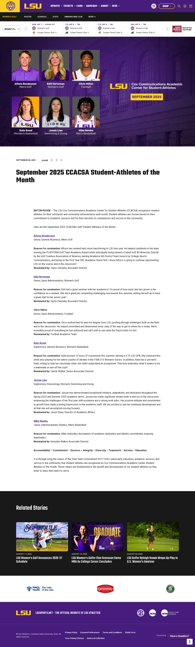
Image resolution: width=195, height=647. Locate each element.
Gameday (91, 6)
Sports (55, 6)
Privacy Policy (71, 632)
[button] (26, 29)
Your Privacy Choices (74, 638)
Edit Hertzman (42, 276)
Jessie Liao (40, 380)
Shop (168, 6)
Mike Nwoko (41, 421)
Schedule (42, 17)
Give (114, 6)
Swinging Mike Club (73, 17)
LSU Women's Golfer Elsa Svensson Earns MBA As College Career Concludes (96, 559)
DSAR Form (130, 632)
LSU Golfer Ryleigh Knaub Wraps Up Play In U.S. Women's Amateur (152, 559)
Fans (80, 6)
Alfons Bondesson (44, 235)
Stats (55, 17)
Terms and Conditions (112, 632)
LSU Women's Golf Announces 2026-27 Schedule (39, 559)
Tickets (68, 6)
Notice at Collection (96, 638)
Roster (27, 17)
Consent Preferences (90, 632)
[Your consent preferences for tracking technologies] (190, 642)
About (104, 6)
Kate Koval (40, 343)
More (91, 17)
